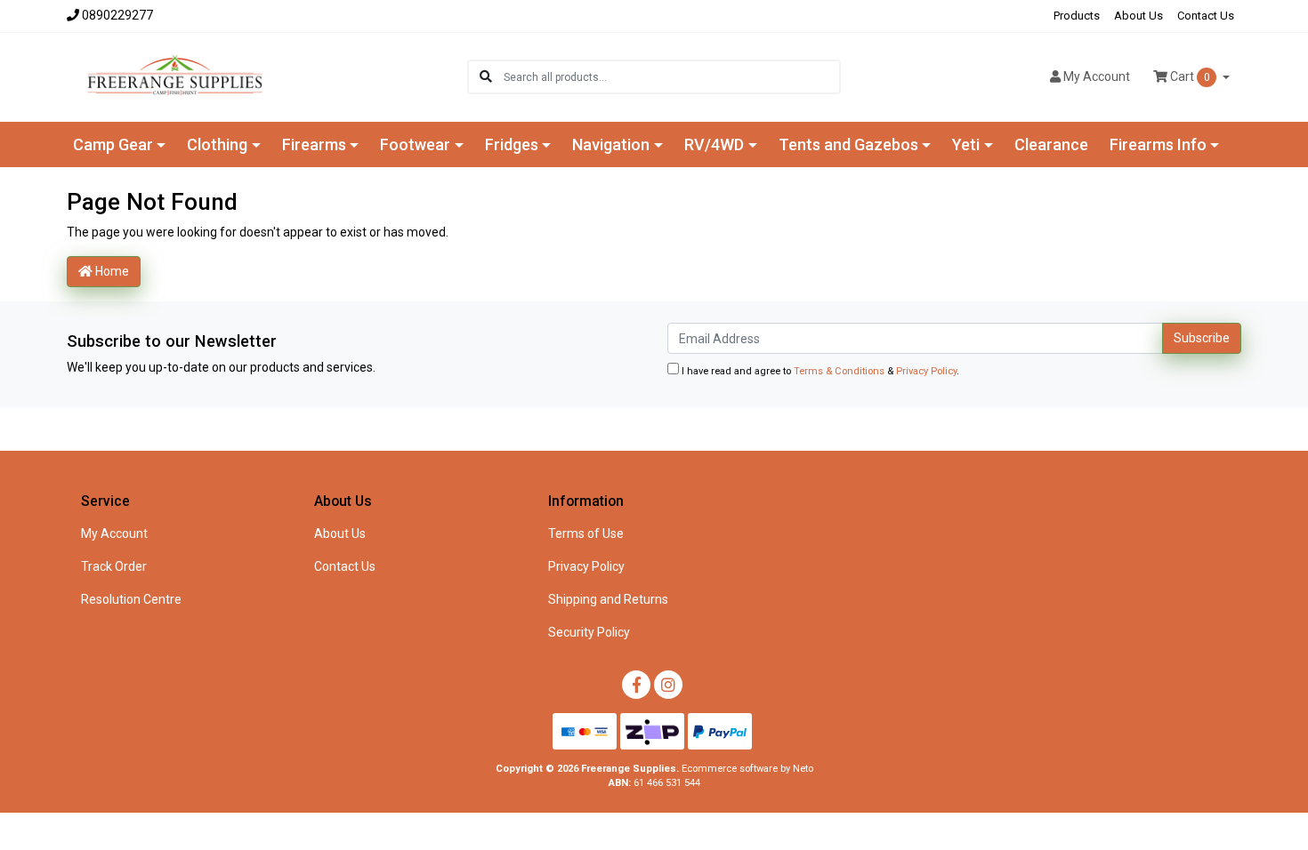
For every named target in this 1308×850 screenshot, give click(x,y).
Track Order (114, 566)
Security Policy (589, 632)
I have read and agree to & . (819, 371)
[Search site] (486, 76)
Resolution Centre (131, 599)
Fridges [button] (511, 144)
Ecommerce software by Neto (747, 768)
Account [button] (1096, 76)
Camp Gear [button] (113, 144)
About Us (1138, 15)
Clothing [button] (217, 144)
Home (111, 271)
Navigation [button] (611, 144)
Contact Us (1205, 15)
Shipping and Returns (608, 599)
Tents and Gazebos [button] (848, 144)
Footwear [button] (415, 144)
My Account (114, 533)
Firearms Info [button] (1158, 144)
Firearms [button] (314, 144)
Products (1077, 15)
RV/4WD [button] (714, 144)
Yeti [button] (966, 144)
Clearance (1051, 144)
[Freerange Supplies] (175, 75)
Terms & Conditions (839, 371)
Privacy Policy (926, 371)
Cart (1188, 76)
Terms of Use (586, 533)
